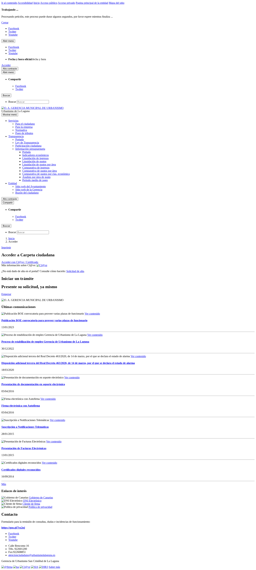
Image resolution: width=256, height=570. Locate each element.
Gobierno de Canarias (41, 497)
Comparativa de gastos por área (39, 170)
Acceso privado (66, 2)
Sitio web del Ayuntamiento (30, 186)
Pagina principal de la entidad (92, 2)
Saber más (54, 566)
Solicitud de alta (75, 271)
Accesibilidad (25, 2)
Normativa (21, 130)
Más (3, 484)
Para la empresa (24, 126)
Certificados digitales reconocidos (21, 469)
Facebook (20, 86)
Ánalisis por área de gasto (36, 177)
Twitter (19, 89)
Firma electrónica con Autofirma (20, 405)
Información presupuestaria (30, 148)
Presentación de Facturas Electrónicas (23, 448)
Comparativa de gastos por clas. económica (46, 173)
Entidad (12, 183)
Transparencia (16, 136)
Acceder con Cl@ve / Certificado (19, 262)
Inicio (36, 2)
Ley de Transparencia (27, 142)
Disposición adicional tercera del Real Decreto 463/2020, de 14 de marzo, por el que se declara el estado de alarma (68, 363)
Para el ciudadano (25, 123)
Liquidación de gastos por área (39, 164)
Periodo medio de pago (35, 180)
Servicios (13, 120)
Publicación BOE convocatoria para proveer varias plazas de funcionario (44, 320)
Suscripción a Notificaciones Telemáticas (25, 426)
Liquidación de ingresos (35, 158)
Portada (19, 139)
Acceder (6, 65)
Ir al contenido (9, 2)
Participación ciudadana (28, 145)
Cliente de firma (31, 503)
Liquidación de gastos (34, 161)
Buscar (12, 101)
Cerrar (4, 22)
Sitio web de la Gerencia (28, 189)
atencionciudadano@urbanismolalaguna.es (31, 555)
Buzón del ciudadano (27, 192)
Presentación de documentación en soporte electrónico (33, 384)
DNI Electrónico (32, 500)
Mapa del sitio (116, 2)
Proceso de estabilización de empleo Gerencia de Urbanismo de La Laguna (45, 341)
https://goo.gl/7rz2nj (13, 527)
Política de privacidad (40, 506)
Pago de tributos (24, 133)
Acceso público (48, 2)
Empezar (6, 294)
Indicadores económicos (35, 155)
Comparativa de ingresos (35, 167)
